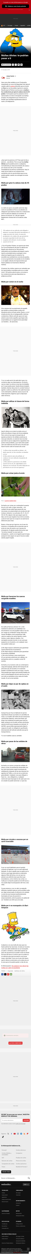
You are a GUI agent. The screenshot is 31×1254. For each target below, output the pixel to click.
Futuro (3, 1166)
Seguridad (22, 25)
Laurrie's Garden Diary (10, 500)
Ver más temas (6, 1171)
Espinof (17, 1205)
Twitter (16, 65)
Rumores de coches (7, 1160)
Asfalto (28, 25)
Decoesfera (4, 1226)
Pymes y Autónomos (20, 1226)
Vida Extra (18, 1195)
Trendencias (4, 1223)
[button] (11, 76)
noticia (13, 86)
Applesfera (4, 1197)
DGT (4, 25)
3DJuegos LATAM (20, 1236)
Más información (17, 1252)
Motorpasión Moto (20, 1215)
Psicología (10, 25)
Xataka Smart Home (6, 1199)
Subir (25, 1184)
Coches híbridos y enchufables (6, 1153)
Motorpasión (19, 1213)
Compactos (19, 1153)
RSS (24, 1133)
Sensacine (18, 1203)
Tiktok (3, 1136)
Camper (16, 25)
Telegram (21, 1133)
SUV (3, 1157)
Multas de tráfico (20, 971)
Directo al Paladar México (7, 1243)
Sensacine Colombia (20, 1240)
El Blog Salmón (19, 1223)
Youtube (14, 1133)
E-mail (21, 65)
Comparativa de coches (8, 1163)
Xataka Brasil (5, 1238)
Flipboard (18, 65)
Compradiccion (5, 1228)
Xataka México (5, 1236)
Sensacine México (20, 1238)
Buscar (28, 1178)
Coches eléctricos (21, 1150)
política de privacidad (20, 1123)
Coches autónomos (21, 1163)
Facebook (13, 65)
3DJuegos (18, 1192)
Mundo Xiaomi (5, 1201)
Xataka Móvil (5, 1195)
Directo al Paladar (6, 1213)
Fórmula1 (4, 1150)
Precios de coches (21, 1160)
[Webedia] (6, 1185)
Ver (16, 1043)
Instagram (18, 1133)
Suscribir (26, 1120)
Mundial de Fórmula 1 (21, 1166)
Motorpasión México (20, 1243)
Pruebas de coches (21, 1157)
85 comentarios (6, 64)
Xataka (3, 1192)
